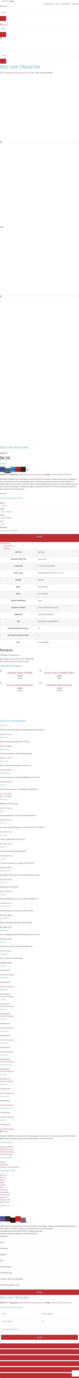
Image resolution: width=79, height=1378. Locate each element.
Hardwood (10, 73)
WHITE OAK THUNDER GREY (59, 672)
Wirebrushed (42, 559)
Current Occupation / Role (9, 1285)
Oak (33, 73)
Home (2, 73)
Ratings (7, 548)
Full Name (4, 1236)
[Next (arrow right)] (39, 1375)
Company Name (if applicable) (11, 1279)
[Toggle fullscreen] (39, 1357)
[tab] (41, 546)
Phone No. (4, 1248)
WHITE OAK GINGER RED (20, 685)
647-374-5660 (6, 1210)
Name (2, 503)
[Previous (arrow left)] (39, 1369)
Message (3, 527)
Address (3, 1254)
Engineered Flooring (22, 73)
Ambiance (54, 474)
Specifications (9, 546)
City (1, 521)
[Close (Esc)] (39, 1345)
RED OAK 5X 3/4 (65, 474)
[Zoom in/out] (39, 1363)
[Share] (39, 1351)
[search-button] (3, 18)
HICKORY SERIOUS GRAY (59, 685)
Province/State (5, 1266)
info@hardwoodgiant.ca (9, 1215)
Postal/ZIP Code (6, 1273)
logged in (12, 661)
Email (2, 515)
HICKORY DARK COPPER (20, 672)
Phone (2, 509)
